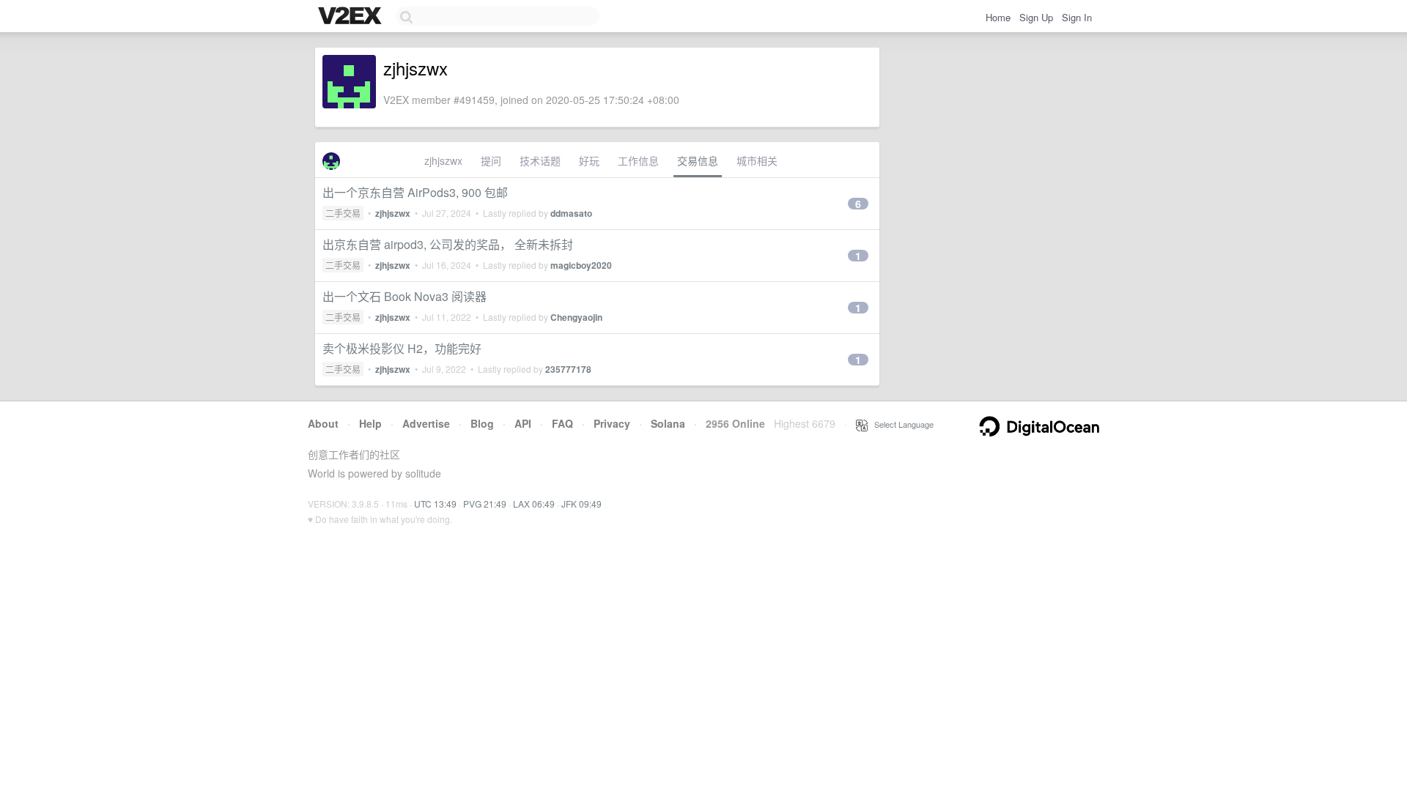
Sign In (1077, 17)
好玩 (589, 160)
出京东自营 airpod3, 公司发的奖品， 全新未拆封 (447, 244)
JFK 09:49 (581, 503)
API (522, 423)
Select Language (901, 424)
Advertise (426, 423)
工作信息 (638, 160)
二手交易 (343, 213)
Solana (668, 423)
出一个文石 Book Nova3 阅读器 (404, 296)
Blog (482, 423)
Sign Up (1036, 17)
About (323, 423)
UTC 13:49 (435, 503)
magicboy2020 (581, 265)
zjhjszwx (443, 160)
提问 (491, 160)
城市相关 (757, 160)
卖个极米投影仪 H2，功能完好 (401, 348)
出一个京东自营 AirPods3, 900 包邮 (415, 192)
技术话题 (540, 160)
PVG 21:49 (484, 503)
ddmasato (571, 213)
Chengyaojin (576, 317)
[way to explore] (351, 16)
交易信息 (697, 160)
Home (998, 17)
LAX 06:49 (534, 503)
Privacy (612, 423)
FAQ (562, 423)
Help (370, 423)
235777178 (568, 369)
